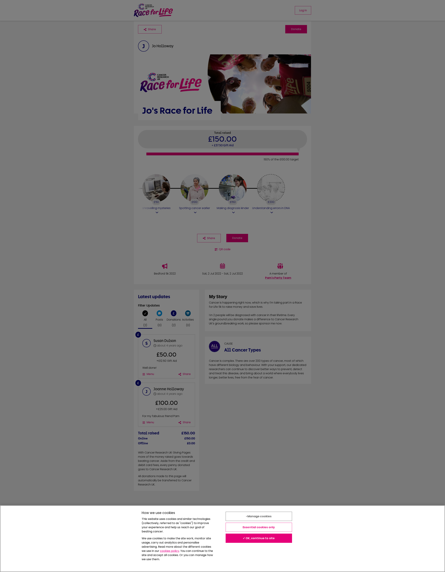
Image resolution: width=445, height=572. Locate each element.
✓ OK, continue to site (259, 538)
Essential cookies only (259, 527)
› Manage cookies (259, 516)
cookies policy (169, 551)
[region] (222, 538)
